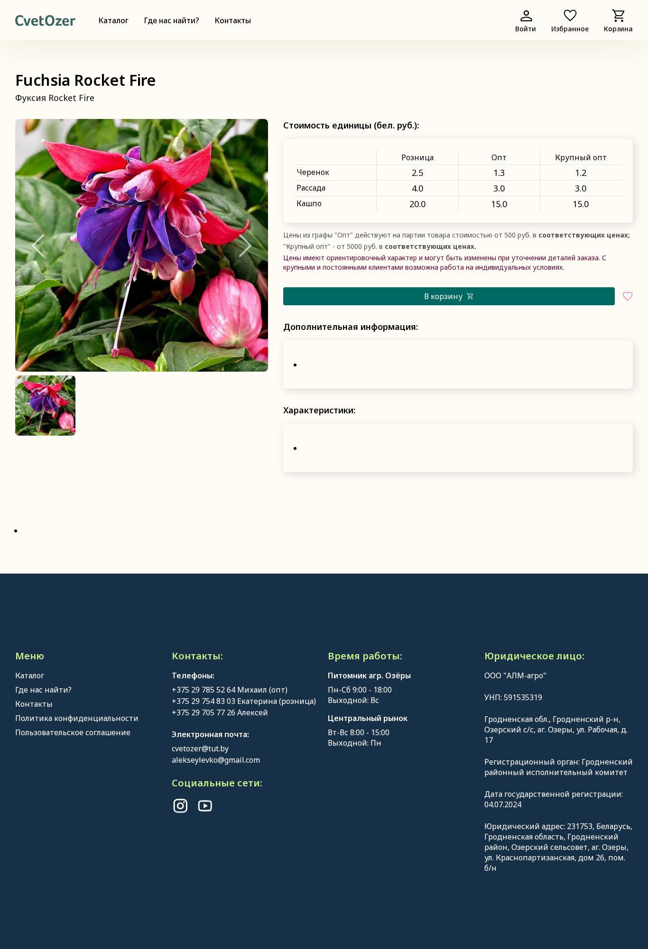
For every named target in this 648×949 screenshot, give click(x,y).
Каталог (113, 20)
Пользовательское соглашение (72, 732)
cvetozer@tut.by (200, 748)
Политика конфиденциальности (77, 718)
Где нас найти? (171, 20)
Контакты (232, 20)
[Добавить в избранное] (627, 296)
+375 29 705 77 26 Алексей (220, 712)
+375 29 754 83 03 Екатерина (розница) (244, 701)
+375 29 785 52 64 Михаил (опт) (229, 689)
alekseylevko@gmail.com (216, 760)
